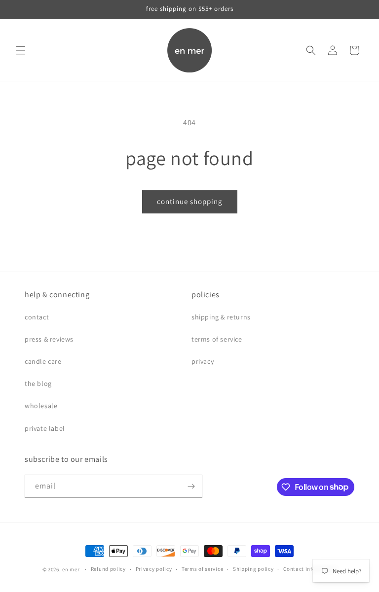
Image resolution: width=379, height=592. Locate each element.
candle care (43, 361)
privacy (202, 361)
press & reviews (49, 339)
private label (45, 428)
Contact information (310, 568)
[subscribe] (191, 486)
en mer (70, 569)
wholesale (41, 405)
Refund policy (108, 568)
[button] (21, 50)
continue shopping (190, 201)
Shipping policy (253, 568)
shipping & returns (221, 317)
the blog (38, 383)
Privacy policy (154, 568)
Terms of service (202, 568)
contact (37, 317)
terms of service (216, 339)
